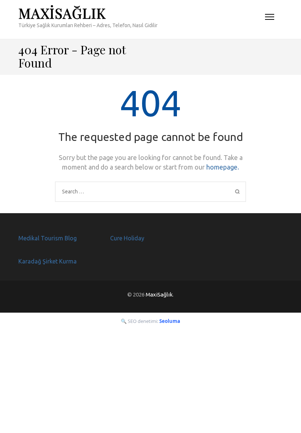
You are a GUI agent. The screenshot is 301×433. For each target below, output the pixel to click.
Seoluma (169, 321)
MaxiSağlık (62, 13)
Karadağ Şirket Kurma (47, 261)
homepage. (222, 167)
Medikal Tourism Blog (47, 238)
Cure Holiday (127, 238)
